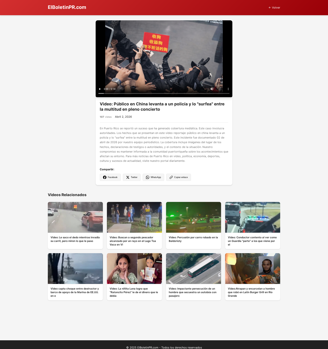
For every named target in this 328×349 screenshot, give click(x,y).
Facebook (113, 177)
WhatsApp (156, 177)
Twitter (134, 177)
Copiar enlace (181, 177)
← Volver (274, 7)
